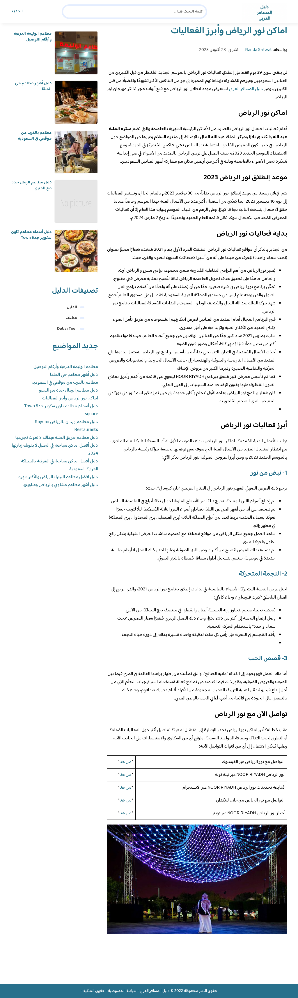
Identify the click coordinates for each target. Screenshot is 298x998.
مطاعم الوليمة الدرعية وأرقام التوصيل (33, 36)
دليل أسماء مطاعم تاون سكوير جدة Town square (31, 238)
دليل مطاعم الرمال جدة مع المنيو (31, 185)
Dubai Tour (67, 328)
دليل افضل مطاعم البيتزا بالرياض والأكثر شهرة (58, 477)
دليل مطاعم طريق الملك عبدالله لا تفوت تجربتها (56, 438)
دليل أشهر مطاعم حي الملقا (33, 86)
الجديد (17, 11)
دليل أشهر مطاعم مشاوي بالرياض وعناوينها (60, 485)
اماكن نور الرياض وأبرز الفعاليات (70, 398)
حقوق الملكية (94, 991)
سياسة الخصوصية (122, 991)
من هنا (125, 762)
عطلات (71, 318)
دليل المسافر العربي (246, 89)
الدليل (72, 307)
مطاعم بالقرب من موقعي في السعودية (35, 135)
